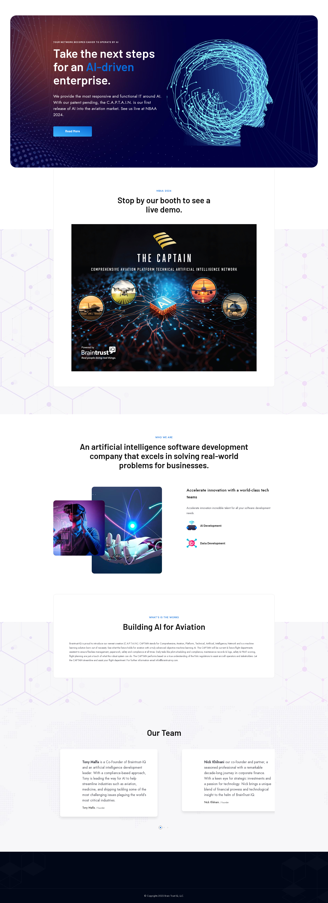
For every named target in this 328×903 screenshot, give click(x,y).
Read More (72, 131)
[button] (160, 827)
